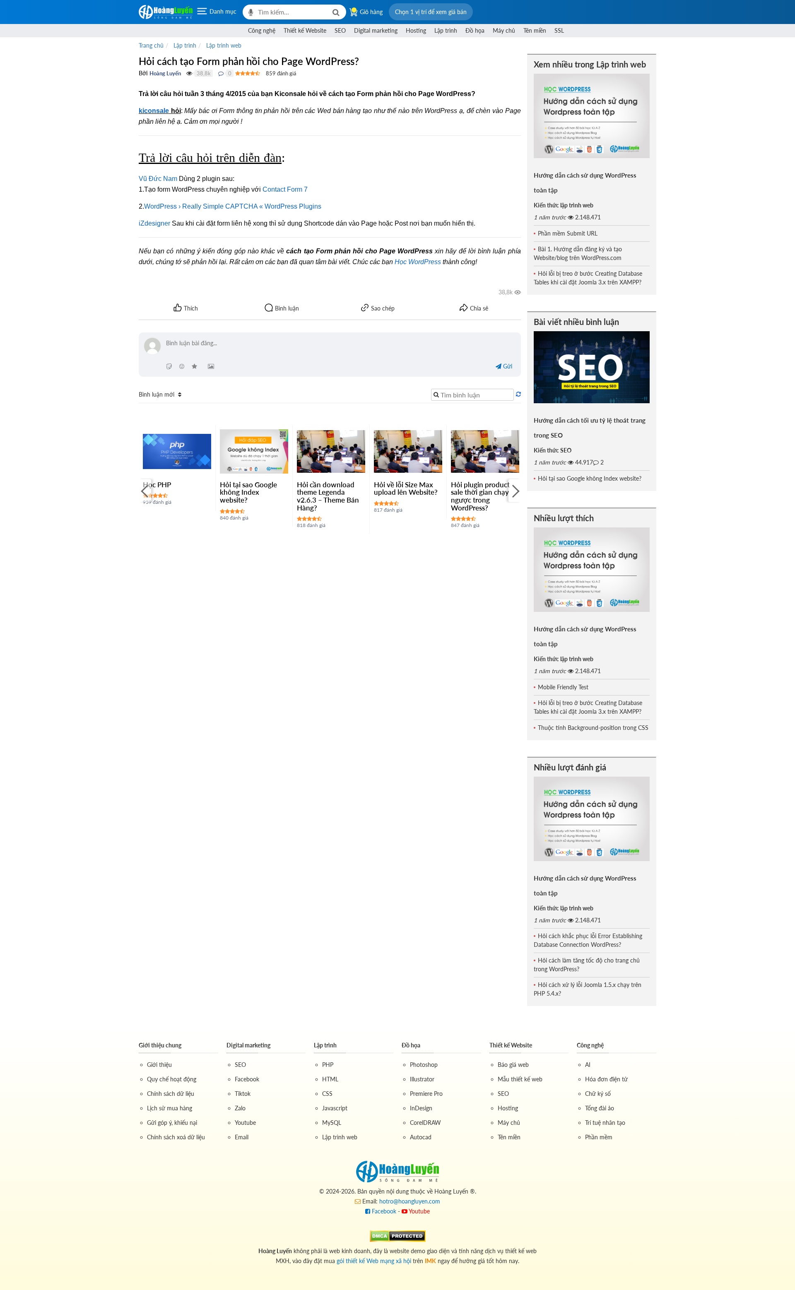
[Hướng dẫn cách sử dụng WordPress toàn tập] (592, 116)
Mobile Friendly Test (563, 687)
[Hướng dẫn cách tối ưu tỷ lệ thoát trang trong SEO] (592, 367)
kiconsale (154, 110)
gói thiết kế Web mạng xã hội (374, 1260)
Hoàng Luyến (165, 73)
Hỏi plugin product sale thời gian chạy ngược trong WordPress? (480, 496)
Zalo (240, 1108)
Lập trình (445, 30)
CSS (327, 1093)
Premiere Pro (426, 1093)
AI (587, 1064)
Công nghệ (261, 30)
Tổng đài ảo (599, 1108)
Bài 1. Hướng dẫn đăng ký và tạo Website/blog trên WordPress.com (578, 253)
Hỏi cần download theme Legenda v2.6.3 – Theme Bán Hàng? (328, 496)
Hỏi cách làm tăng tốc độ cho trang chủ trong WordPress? (587, 964)
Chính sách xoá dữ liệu (176, 1137)
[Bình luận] (221, 73)
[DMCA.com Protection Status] (398, 1235)
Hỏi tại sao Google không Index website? (248, 492)
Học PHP (157, 484)
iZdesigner (154, 223)
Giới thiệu (159, 1064)
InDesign (421, 1108)
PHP (327, 1064)
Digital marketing (376, 30)
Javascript (334, 1108)
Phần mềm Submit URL (567, 233)
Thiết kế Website (305, 30)
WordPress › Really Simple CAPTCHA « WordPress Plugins (232, 206)
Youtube (245, 1122)
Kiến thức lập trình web (563, 205)
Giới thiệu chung (160, 1045)
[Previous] (145, 490)
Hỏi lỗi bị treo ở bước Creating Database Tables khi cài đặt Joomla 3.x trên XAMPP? (588, 278)
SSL (559, 30)
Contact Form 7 (285, 189)
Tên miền (534, 30)
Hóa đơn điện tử (606, 1079)
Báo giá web (513, 1064)
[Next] (514, 490)
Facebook (247, 1079)
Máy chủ (504, 30)
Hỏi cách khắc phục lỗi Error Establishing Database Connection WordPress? (588, 940)
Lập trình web (339, 1137)
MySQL (331, 1122)
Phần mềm (598, 1137)
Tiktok (243, 1093)
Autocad (420, 1137)
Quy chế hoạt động (171, 1079)
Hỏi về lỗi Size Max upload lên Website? (406, 488)
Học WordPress (418, 261)
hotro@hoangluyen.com (409, 1201)
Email (241, 1137)
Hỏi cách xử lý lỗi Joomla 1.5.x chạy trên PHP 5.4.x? (587, 989)
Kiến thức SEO (552, 450)
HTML (330, 1079)
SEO (340, 30)
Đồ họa (474, 30)
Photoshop (424, 1064)
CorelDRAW (425, 1122)
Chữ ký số (598, 1093)
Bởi (143, 73)
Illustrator (422, 1079)
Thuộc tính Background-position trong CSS (593, 727)
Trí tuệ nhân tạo (605, 1122)
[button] (431, 11)
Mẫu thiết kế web (520, 1079)
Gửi (506, 366)
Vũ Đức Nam (158, 178)
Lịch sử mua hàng (169, 1108)
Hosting (416, 30)
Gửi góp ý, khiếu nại (172, 1122)
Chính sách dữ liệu (170, 1093)
